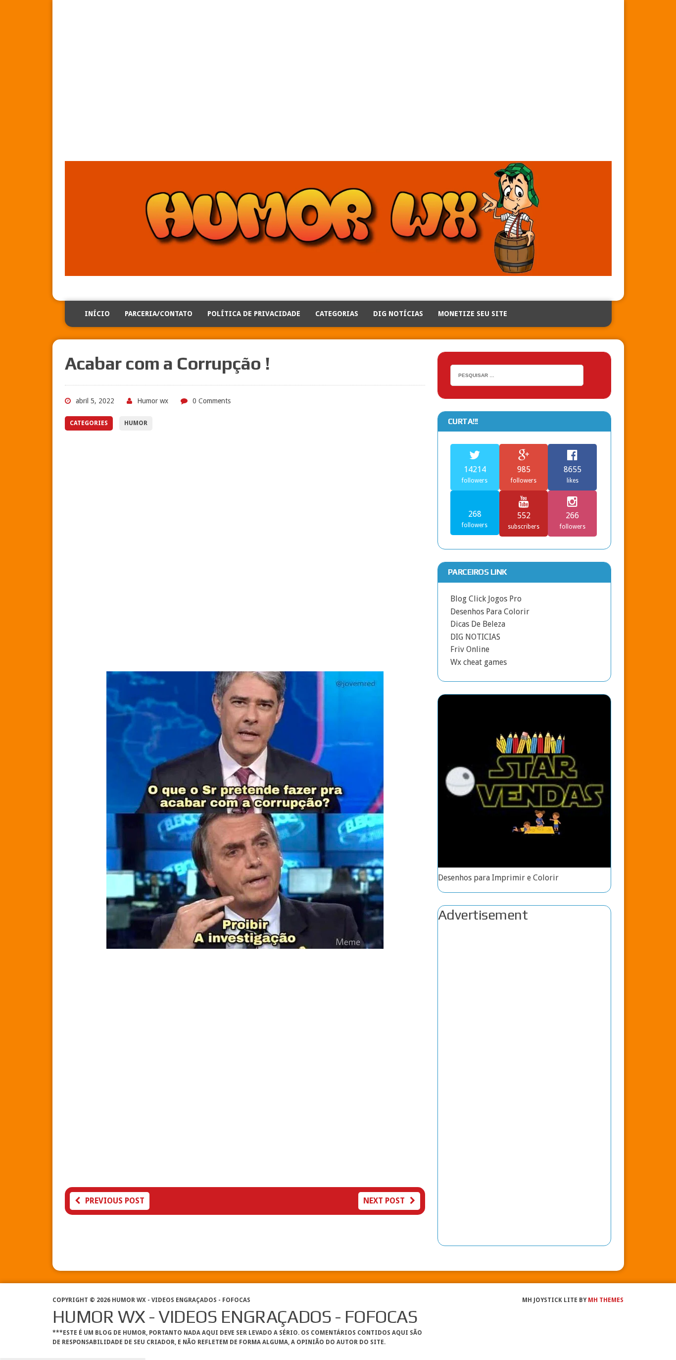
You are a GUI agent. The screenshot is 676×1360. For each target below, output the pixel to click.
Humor (135, 423)
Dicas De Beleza (477, 624)
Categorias (336, 314)
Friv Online (469, 649)
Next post (384, 1200)
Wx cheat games (478, 662)
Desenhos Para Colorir (490, 611)
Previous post (115, 1200)
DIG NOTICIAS (475, 637)
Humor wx (152, 401)
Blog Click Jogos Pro (486, 598)
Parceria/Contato (159, 314)
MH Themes (606, 1300)
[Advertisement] (338, 86)
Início (97, 314)
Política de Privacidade (253, 314)
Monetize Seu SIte (472, 314)
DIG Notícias (398, 314)
